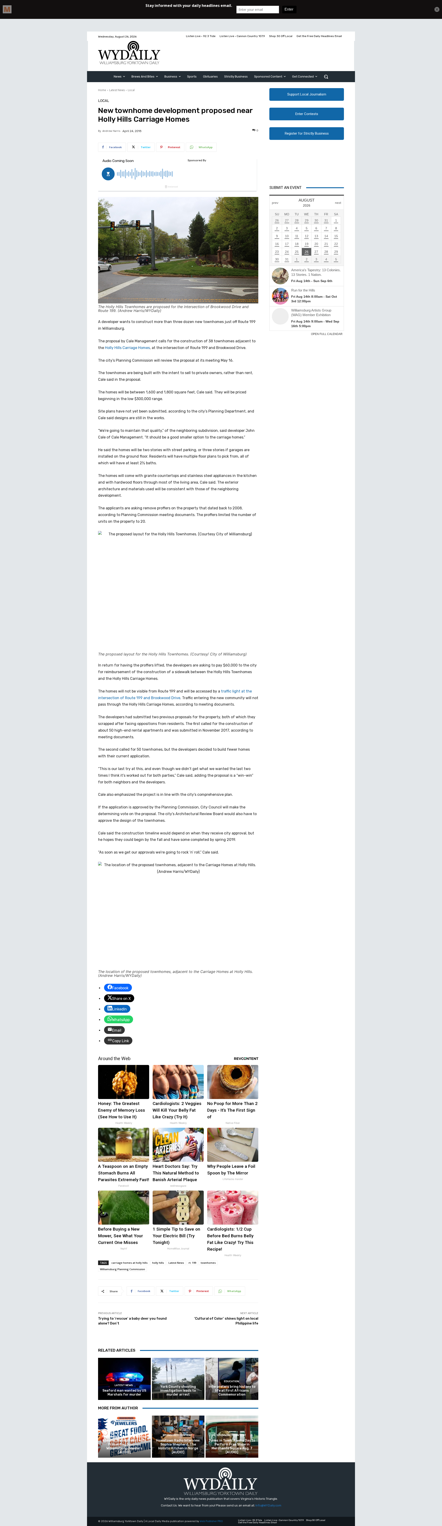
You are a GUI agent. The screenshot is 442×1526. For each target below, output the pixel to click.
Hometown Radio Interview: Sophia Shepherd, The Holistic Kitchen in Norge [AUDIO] (178, 1446)
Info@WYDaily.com (268, 1505)
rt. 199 (192, 1262)
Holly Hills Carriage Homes (127, 348)
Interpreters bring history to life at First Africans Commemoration (232, 1390)
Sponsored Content (124, 1427)
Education (231, 1381)
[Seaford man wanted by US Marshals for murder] (124, 1379)
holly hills (158, 1262)
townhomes (208, 1262)
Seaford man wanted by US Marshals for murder (124, 1392)
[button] (326, 76)
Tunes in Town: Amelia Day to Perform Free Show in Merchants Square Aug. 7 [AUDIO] (232, 1446)
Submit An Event (285, 187)
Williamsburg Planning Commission (122, 1269)
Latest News (117, 90)
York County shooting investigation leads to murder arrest (178, 1390)
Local (131, 90)
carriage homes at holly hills (129, 1262)
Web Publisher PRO (211, 1521)
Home (102, 90)
